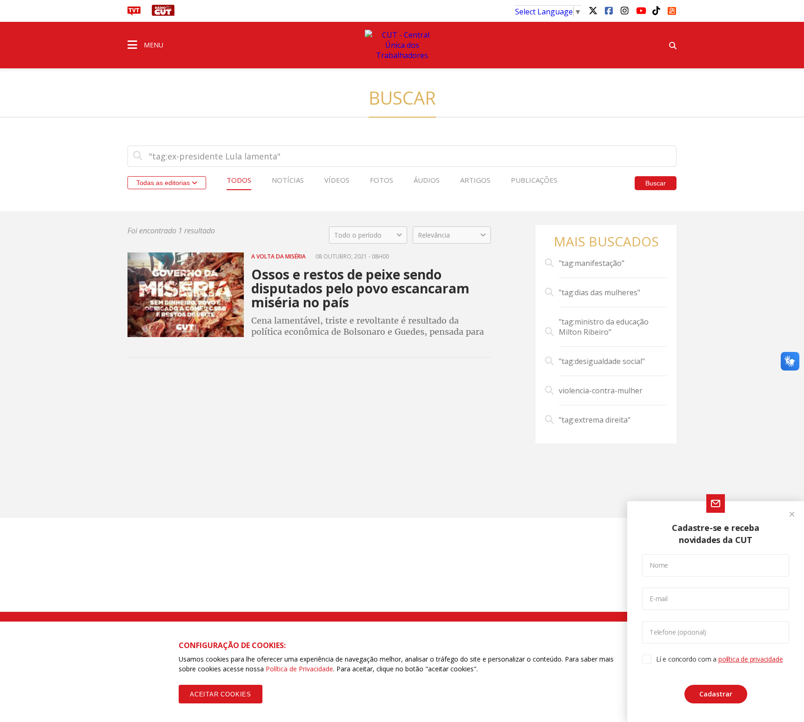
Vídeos (336, 180)
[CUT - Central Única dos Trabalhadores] (402, 45)
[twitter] (592, 10)
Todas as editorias (164, 182)
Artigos (475, 180)
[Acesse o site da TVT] (134, 13)
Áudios (427, 180)
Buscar (655, 183)
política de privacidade (750, 659)
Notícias (288, 180)
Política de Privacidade (299, 668)
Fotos (381, 180)
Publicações (534, 180)
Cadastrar (715, 693)
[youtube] (640, 10)
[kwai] (672, 9)
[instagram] (624, 10)
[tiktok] (656, 10)
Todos (239, 180)
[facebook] (608, 10)
